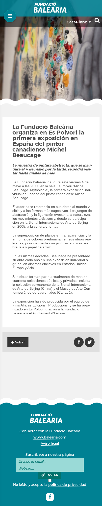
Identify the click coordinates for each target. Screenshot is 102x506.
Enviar (51, 475)
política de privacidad (67, 485)
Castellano (78, 22)
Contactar (28, 431)
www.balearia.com (49, 437)
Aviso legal (50, 443)
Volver (19, 342)
